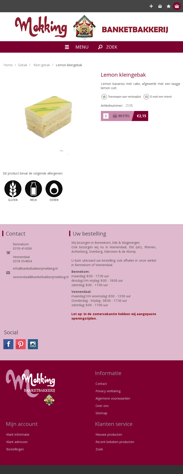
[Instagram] (33, 344)
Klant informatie (17, 434)
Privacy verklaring (108, 391)
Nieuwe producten (109, 434)
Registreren (151, 6)
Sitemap (101, 413)
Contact (101, 384)
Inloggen (160, 6)
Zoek (99, 449)
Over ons (102, 406)
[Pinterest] (21, 344)
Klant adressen (17, 442)
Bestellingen (15, 449)
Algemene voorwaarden (113, 398)
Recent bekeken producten (115, 442)
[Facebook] (8, 344)
